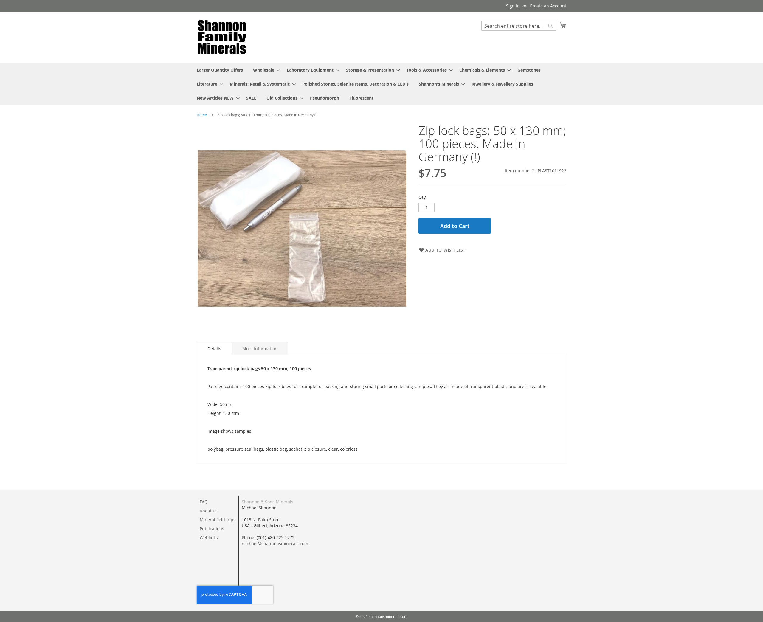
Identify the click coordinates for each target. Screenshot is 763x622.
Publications (212, 528)
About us (209, 511)
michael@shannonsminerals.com (275, 543)
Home (202, 114)
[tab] (214, 348)
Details (214, 348)
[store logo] (222, 37)
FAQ (204, 502)
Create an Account (548, 6)
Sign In (513, 6)
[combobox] (518, 26)
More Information (259, 348)
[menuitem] (219, 70)
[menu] (381, 84)
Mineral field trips (217, 519)
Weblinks (209, 537)
